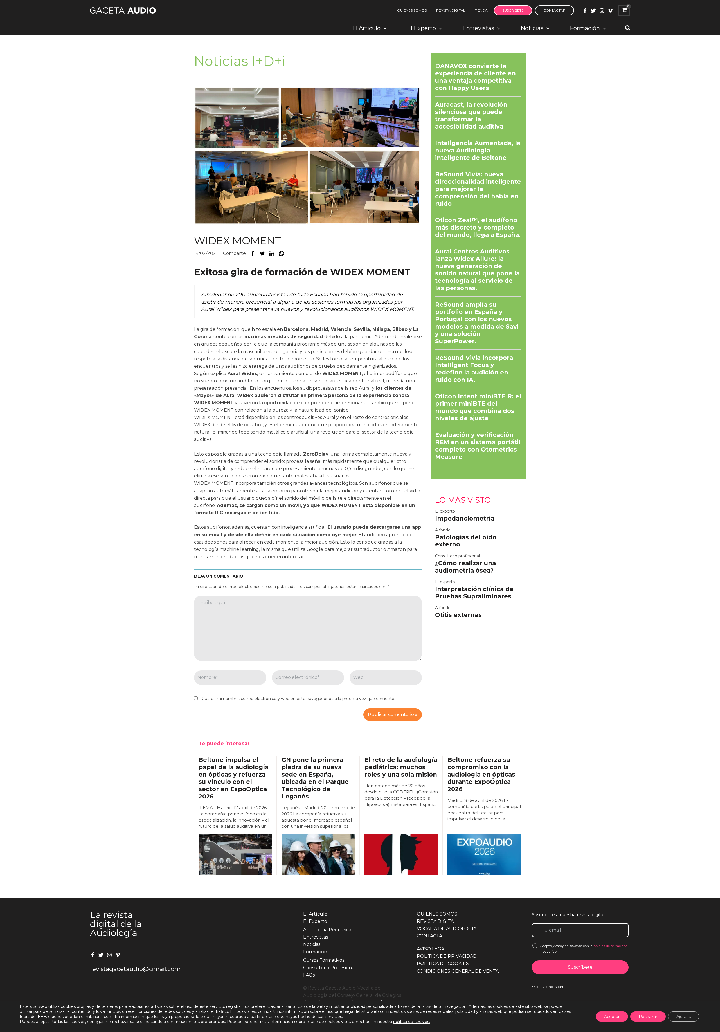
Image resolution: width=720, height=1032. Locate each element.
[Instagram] (601, 10)
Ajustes (683, 1016)
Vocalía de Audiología (446, 928)
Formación (315, 951)
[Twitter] (593, 10)
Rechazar (648, 1016)
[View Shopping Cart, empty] (624, 10)
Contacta (429, 936)
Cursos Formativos (323, 960)
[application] (384, 28)
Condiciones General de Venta (458, 971)
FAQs (309, 975)
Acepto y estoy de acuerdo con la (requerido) (583, 949)
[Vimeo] (610, 10)
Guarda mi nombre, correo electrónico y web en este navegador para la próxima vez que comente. (298, 698)
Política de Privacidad (447, 956)
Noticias (311, 944)
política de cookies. (411, 1021)
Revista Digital (436, 921)
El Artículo (315, 914)
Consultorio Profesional (329, 967)
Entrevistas (315, 937)
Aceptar (612, 1016)
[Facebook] (585, 10)
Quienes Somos (437, 914)
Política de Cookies (443, 963)
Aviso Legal (432, 949)
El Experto (315, 921)
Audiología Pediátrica (327, 929)
